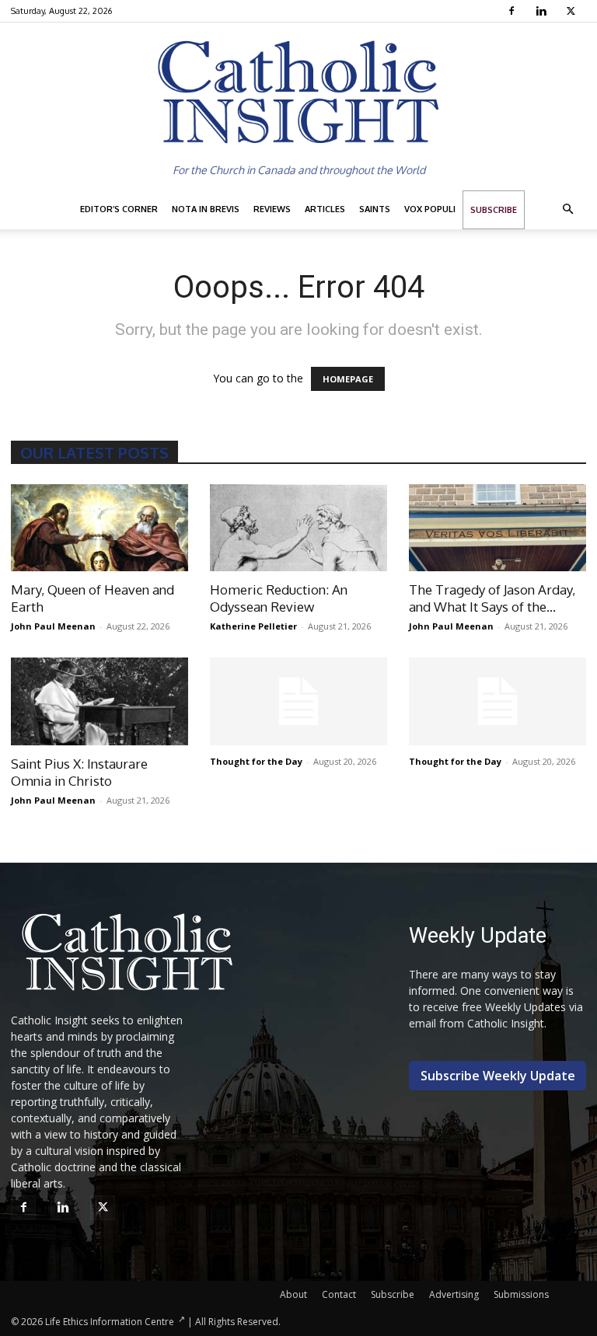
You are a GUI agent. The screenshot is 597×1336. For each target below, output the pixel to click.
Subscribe (493, 209)
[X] (572, 11)
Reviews (272, 209)
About (293, 1294)
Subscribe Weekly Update (498, 1075)
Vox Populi (430, 209)
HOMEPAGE (348, 379)
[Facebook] (513, 11)
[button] (567, 209)
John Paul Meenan (53, 626)
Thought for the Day (256, 761)
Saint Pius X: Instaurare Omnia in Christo (79, 772)
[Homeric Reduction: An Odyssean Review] (298, 528)
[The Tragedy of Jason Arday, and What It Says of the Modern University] (497, 528)
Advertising (454, 1294)
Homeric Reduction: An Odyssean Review (278, 598)
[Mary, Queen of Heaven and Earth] (99, 528)
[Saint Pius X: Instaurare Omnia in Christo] (99, 701)
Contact (339, 1294)
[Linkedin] (543, 11)
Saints (374, 209)
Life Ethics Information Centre (109, 1321)
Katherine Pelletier (253, 626)
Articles (325, 209)
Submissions (521, 1294)
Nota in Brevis (205, 209)
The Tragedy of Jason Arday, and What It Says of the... (492, 598)
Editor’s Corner (119, 209)
